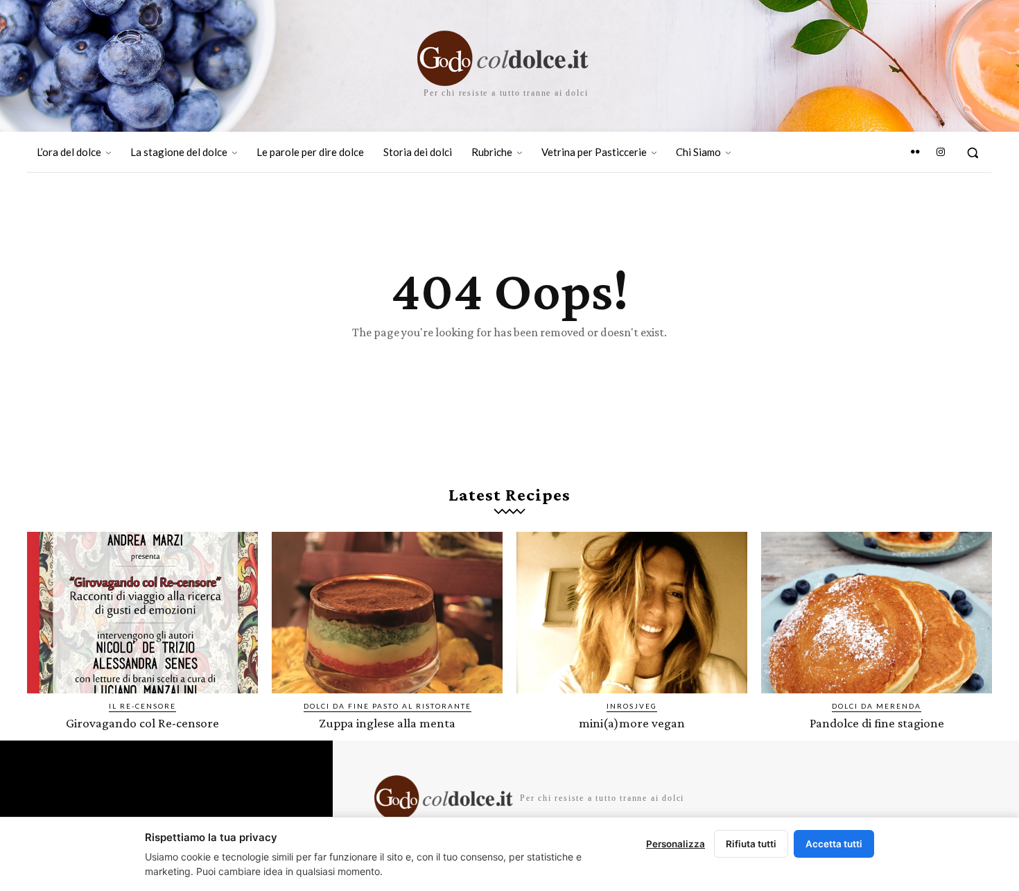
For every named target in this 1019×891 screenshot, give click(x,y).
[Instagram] (940, 152)
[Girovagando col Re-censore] (142, 612)
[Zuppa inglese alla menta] (387, 612)
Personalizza (675, 843)
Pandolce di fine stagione (877, 723)
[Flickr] (915, 152)
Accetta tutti (833, 843)
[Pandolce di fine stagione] (876, 612)
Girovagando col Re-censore (142, 723)
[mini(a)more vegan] (631, 612)
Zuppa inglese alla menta (387, 723)
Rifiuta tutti (751, 843)
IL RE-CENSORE (142, 706)
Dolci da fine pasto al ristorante (387, 706)
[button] (972, 152)
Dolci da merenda (876, 706)
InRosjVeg (632, 706)
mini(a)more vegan (632, 723)
